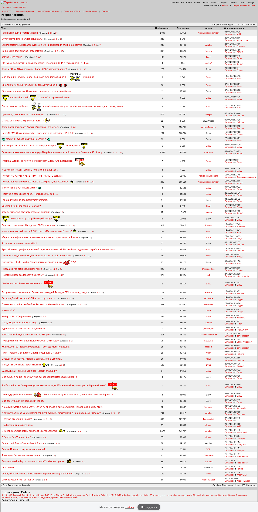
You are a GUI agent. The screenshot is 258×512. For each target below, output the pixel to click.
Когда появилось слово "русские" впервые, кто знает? (30, 127)
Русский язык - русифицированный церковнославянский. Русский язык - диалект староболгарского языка (58, 249)
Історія (197, 3)
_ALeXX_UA (208, 328)
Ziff (208, 275)
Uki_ (108, 495)
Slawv (208, 77)
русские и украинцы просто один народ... (24, 114)
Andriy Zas (242, 444)
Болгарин (222, 495)
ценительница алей (68, 497)
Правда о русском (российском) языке (22, 269)
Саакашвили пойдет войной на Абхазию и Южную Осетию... (34, 304)
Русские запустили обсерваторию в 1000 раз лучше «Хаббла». (36, 181)
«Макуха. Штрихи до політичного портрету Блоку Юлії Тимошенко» (38, 161)
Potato (208, 359)
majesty (208, 212)
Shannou (241, 226)
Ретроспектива (19, 7)
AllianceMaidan (208, 480)
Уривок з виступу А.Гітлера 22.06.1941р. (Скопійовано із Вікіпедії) (37, 231)
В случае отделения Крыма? (17, 419)
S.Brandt (208, 461)
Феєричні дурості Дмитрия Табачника (26, 139)
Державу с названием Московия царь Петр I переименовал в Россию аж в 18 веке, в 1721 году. (52, 152)
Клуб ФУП (6, 11)
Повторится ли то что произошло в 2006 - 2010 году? (30, 340)
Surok (208, 237)
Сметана (208, 152)
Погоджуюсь (149, 507)
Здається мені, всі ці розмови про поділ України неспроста (33, 461)
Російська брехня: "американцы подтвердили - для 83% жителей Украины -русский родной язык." (54, 385)
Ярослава (23, 497)
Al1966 (9, 495)
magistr (208, 347)
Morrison (81, 495)
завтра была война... (13, 57)
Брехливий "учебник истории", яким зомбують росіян (30, 85)
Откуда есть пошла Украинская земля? (23, 120)
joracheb (144, 495)
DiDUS (240, 52)
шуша (208, 365)
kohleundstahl (243, 336)
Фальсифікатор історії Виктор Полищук (31, 218)
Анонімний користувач (208, 33)
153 (243, 24)
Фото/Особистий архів (48, 11)
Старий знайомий (208, 335)
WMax (120, 495)
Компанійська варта (208, 176)
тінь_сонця (45, 497)
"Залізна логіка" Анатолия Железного (22, 283)
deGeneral (208, 298)
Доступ (251, 3)
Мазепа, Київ (208, 269)
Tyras (208, 57)
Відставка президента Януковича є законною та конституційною (36, 91)
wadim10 (191, 495)
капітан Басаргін (208, 127)
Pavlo (88, 495)
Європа (224, 3)
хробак (54, 497)
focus (208, 474)
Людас (240, 207)
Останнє (229, 34)
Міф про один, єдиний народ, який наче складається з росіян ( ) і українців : (48, 77)
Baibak (25, 495)
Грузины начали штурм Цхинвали (20, 33)
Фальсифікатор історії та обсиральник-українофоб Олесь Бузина (41, 145)
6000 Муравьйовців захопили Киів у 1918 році (26, 334)
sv (162, 495)
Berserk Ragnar (36, 495)
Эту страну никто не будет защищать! (22, 39)
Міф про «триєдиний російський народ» (23, 401)
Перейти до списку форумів (16, 24)
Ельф (208, 255)
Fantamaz (208, 304)
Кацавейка (7, 497)
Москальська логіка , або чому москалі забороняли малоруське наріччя (39, 377)
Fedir (52, 495)
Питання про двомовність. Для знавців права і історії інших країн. (37, 255)
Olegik (240, 238)
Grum (73, 495)
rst (238, 420)
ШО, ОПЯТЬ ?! (9, 467)
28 (56, 33)
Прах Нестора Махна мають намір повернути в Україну (31, 352)
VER (208, 449)
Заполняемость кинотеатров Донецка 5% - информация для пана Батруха (42, 45)
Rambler (96, 495)
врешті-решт (243, 40)
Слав (208, 206)
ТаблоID (214, 3)
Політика (175, 3)
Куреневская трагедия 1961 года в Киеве (24, 328)
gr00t (239, 34)
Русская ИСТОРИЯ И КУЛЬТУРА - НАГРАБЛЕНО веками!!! (32, 176)
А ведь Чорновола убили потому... (20, 322)
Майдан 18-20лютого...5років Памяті (21, 364)
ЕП (182, 3)
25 (62, 275)
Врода (240, 70)
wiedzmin (200, 495)
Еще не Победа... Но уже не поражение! (23, 449)
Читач (208, 316)
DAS (47, 495)
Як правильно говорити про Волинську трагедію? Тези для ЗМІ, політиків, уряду (44, 292)
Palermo (208, 322)
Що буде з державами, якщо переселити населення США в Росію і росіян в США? (45, 63)
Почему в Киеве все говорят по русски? (23, 275)
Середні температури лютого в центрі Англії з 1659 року (32, 359)
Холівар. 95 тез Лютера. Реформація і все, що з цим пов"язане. (36, 346)
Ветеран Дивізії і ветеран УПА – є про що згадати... (29, 298)
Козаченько (242, 456)
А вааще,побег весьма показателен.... (22, 455)
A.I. (3, 495)
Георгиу (208, 51)
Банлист (106, 11)
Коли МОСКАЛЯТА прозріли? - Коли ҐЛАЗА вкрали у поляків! (34, 69)
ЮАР (239, 426)
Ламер (240, 469)
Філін (15, 497)
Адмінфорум (91, 11)
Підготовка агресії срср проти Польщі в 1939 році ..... (30, 194)
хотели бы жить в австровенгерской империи (26, 212)
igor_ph (135, 495)
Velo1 (113, 495)
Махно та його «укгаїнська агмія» (19, 187)
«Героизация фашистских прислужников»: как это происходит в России (40, 237)
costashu (241, 318)
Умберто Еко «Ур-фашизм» (16, 316)
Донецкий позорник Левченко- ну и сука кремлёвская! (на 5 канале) (37, 473)
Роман (208, 225)
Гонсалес (241, 414)
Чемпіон (233, 3)
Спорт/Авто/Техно (72, 11)
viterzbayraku (243, 276)
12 (64, 115)
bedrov (127, 495)
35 (121, 152)
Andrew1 (17, 495)
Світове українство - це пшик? (18, 479)
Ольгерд (241, 438)
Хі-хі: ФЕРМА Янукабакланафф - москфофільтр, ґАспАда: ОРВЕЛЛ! (37, 133)
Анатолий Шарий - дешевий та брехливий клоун (39, 97)
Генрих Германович (237, 495)
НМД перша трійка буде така (17, 425)
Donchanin (208, 455)
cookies (129, 507)
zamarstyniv (211, 495)
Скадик (240, 311)
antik (208, 231)
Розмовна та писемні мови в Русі (19, 243)
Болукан (241, 46)
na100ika (208, 341)
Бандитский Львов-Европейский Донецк (23, 443)
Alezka (208, 45)
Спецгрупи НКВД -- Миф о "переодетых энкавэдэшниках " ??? (39, 262)
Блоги (189, 3)
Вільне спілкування (24, 11)
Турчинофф (208, 419)
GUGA (66, 495)
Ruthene (240, 115)
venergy (168, 495)
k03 (150, 495)
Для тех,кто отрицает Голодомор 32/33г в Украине (29, 225)
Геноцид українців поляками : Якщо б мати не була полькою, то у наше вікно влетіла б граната (57, 394)
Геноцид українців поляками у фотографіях (25, 200)
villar (208, 353)
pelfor (208, 310)
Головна (5, 7)
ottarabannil (242, 432)
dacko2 (208, 63)
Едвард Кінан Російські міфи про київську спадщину (29, 371)
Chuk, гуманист (244, 342)
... (240, 24)
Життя (205, 3)
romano (156, 495)
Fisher (59, 495)
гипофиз (241, 450)
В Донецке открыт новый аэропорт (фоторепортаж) (30, 431)
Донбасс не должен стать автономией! (22, 51)
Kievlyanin (208, 407)
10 (62, 51)
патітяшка (34, 497)
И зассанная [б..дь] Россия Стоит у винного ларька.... (30, 169)
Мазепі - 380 (8, 310)
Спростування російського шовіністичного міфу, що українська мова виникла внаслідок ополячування (62, 106)
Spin (103, 495)
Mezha (243, 3)
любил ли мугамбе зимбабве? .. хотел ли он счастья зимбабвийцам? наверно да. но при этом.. (52, 407)
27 (85, 431)
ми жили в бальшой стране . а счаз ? (21, 206)
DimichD (240, 366)
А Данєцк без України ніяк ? (16, 437)
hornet (240, 183)
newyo (208, 114)
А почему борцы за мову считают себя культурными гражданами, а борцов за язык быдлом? (51, 413)
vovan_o (182, 495)
